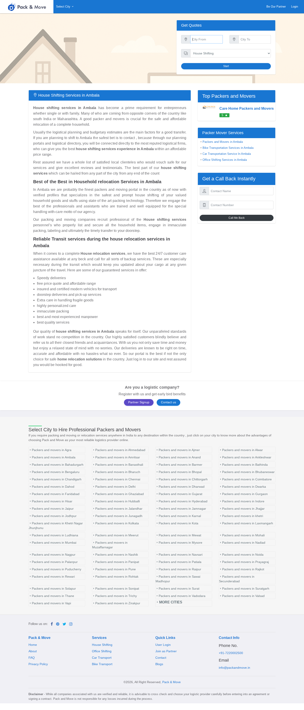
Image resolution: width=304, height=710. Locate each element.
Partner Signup (138, 402)
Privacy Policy (38, 664)
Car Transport (101, 657)
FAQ (31, 657)
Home (32, 644)
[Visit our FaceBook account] (52, 624)
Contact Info (229, 638)
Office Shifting (101, 651)
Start (226, 66)
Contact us (168, 402)
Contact (160, 657)
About (32, 651)
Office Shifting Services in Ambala (225, 159)
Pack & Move (39, 638)
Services (99, 638)
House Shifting (102, 644)
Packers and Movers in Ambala (223, 141)
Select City (63, 6)
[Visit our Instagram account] (71, 624)
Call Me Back (237, 217)
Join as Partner (166, 651)
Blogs (159, 664)
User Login (163, 644)
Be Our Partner (276, 6)
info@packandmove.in (234, 667)
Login (294, 6)
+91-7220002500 (231, 653)
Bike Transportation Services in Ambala (228, 147)
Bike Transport (102, 664)
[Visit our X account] (64, 624)
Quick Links (165, 638)
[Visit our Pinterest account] (57, 624)
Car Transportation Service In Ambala (227, 153)
